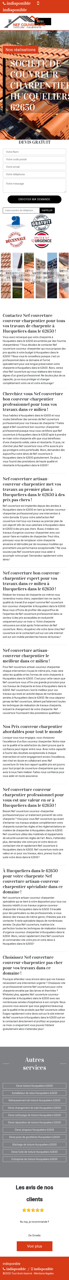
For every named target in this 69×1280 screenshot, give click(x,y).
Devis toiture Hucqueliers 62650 (34, 1085)
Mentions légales (44, 1273)
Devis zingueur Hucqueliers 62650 (34, 1129)
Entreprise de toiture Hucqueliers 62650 (34, 1159)
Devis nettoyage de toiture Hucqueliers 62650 (34, 1115)
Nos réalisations (21, 49)
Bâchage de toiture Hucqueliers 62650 (35, 1144)
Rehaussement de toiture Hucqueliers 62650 (34, 1100)
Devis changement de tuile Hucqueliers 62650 (34, 1107)
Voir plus (34, 1246)
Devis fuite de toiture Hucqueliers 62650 (34, 1151)
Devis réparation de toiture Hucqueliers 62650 (34, 1122)
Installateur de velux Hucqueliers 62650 (34, 1093)
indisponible (18, 3)
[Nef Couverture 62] (24, 21)
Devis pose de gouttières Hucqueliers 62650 (34, 1137)
